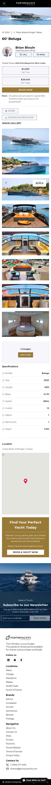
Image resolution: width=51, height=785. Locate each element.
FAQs (8, 736)
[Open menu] (4, 3)
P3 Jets (9, 740)
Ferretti (9, 707)
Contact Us (11, 732)
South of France (14, 690)
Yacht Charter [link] (19, 19)
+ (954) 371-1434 (18, 765)
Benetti (9, 715)
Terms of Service (14, 751)
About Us (10, 728)
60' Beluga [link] (31, 19)
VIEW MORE (25, 355)
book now (26, 90)
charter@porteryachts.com (23, 769)
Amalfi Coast (12, 686)
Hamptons (11, 678)
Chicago (10, 674)
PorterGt (10, 744)
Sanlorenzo (11, 711)
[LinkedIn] (8, 660)
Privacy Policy (13, 755)
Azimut (9, 699)
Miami (9, 670)
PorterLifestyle (13, 747)
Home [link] (7, 19)
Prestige (10, 719)
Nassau (9, 682)
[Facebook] (21, 660)
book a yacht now (25, 552)
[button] (34, 780)
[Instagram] (14, 660)
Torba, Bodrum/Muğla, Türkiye (29, 32)
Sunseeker (11, 703)
